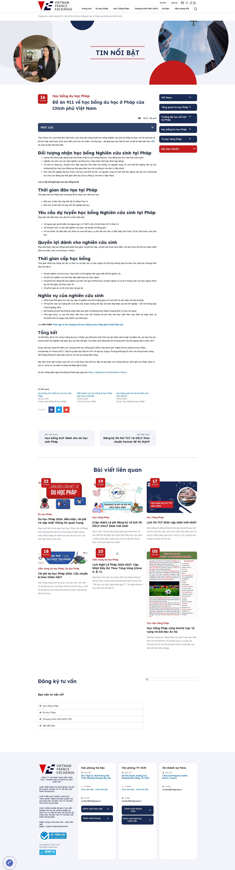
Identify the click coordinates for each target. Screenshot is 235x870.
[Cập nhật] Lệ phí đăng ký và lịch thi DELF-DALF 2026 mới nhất (117, 524)
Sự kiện (165, 8)
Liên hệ (174, 3)
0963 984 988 (87, 789)
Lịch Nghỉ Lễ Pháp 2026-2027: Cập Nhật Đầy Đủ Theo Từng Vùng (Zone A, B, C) (117, 568)
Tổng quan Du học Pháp (174, 107)
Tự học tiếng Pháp (171, 139)
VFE (153, 141)
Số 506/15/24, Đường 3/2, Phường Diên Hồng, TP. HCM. (135, 776)
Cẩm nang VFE (182, 8)
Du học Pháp (102, 8)
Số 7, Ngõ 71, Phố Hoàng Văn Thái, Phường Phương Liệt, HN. (96, 776)
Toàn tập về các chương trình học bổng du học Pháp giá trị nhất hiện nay (88, 324)
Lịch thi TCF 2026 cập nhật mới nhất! (171, 522)
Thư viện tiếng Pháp (158, 623)
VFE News (166, 97)
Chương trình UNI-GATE (146, 8)
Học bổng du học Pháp (71, 96)
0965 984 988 (101, 789)
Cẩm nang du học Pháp (51, 568)
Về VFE (163, 3)
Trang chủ (86, 8)
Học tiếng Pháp (100, 517)
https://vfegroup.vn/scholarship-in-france (107, 372)
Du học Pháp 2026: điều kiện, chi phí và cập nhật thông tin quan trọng (62, 520)
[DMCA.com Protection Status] (47, 852)
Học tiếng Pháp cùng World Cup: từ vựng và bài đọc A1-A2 (170, 629)
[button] (152, 127)
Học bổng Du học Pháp (174, 129)
